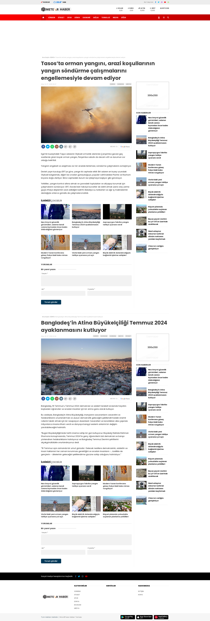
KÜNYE (140, 595)
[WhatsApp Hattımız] (168, 2)
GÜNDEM (51, 17)
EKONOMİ (86, 17)
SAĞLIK (96, 17)
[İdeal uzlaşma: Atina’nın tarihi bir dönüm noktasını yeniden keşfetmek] (141, 237)
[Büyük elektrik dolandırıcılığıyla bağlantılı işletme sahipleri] (117, 242)
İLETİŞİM (141, 591)
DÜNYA (77, 17)
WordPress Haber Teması (71, 617)
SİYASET (61, 17)
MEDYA (115, 17)
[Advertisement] (105, 39)
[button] (43, 17)
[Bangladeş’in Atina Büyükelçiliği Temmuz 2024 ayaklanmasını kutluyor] (86, 211)
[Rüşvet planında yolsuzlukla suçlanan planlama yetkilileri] (141, 213)
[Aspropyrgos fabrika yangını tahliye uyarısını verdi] (117, 211)
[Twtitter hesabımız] (158, 2)
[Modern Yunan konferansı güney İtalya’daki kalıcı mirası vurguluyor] (55, 242)
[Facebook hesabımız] (155, 2)
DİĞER (123, 17)
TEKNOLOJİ (105, 17)
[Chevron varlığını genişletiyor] (141, 252)
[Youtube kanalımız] (165, 2)
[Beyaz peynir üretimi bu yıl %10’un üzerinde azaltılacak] (141, 225)
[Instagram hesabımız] (161, 2)
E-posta (91, 289)
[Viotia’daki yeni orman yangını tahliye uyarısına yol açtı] (86, 242)
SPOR (69, 17)
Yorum (45, 273)
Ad (43, 289)
